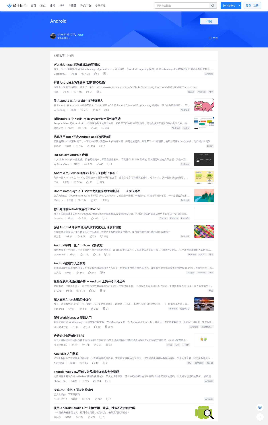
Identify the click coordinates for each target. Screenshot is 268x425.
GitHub (163, 218)
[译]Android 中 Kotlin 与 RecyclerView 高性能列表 (87, 118)
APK (211, 91)
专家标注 (100, 5)
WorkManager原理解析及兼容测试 (77, 64)
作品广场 (86, 5)
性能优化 (184, 308)
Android (209, 73)
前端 (169, 344)
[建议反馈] (260, 407)
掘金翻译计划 (207, 326)
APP (61, 5)
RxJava (185, 164)
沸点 (43, 5)
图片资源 (199, 362)
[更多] (260, 417)
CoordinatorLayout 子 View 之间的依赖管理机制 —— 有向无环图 (97, 191)
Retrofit (185, 218)
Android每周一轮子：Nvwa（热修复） (79, 245)
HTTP (186, 344)
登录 (252, 5)
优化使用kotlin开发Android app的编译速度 (82, 137)
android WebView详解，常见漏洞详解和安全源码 (86, 372)
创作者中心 (229, 5)
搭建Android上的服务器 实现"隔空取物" (80, 82)
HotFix (202, 254)
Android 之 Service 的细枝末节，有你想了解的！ (86, 173)
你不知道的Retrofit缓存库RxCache (77, 209)
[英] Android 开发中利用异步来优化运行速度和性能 (87, 227)
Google (190, 272)
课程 (52, 5)
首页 (33, 5)
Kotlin (186, 128)
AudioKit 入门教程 (66, 353)
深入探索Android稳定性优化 (72, 299)
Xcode (210, 362)
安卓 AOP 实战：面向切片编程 (73, 390)
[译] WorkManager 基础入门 (73, 317)
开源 (211, 290)
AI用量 (72, 5)
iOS (189, 362)
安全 (177, 344)
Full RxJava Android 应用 (71, 155)
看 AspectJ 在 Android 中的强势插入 (78, 100)
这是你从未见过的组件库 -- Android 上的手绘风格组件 (89, 281)
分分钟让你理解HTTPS (69, 335)
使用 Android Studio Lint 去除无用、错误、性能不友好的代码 (94, 408)
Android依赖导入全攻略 (70, 263)
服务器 (191, 91)
